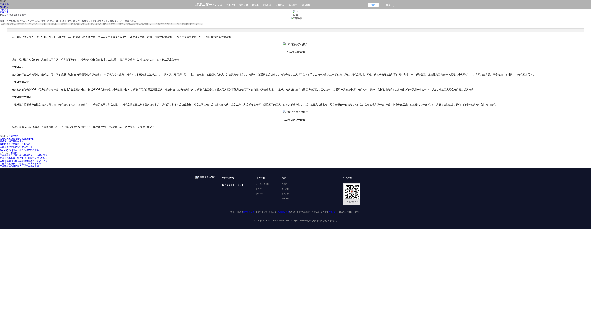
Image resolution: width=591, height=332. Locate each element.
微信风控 (267, 4)
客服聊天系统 (283, 212)
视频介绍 (230, 4)
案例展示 (4, 9)
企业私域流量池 (262, 184)
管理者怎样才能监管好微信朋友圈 (16, 147)
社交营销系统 (248, 212)
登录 (373, 5)
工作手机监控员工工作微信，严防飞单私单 (20, 163)
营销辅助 (293, 4)
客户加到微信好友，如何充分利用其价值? (20, 149)
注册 (388, 5)
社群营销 (259, 194)
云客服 (255, 4)
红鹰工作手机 (205, 4)
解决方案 (4, 12)
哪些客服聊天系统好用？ (12, 141)
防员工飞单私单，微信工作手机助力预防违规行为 (23, 158)
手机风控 (280, 4)
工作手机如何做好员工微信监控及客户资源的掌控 (23, 161)
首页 (220, 4)
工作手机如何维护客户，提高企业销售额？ (20, 166)
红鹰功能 (243, 4)
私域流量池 (332, 212)
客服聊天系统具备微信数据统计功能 (17, 138)
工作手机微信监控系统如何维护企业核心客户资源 (23, 155)
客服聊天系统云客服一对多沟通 (15, 144)
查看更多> (13, 136)
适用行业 (306, 4)
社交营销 (259, 189)
